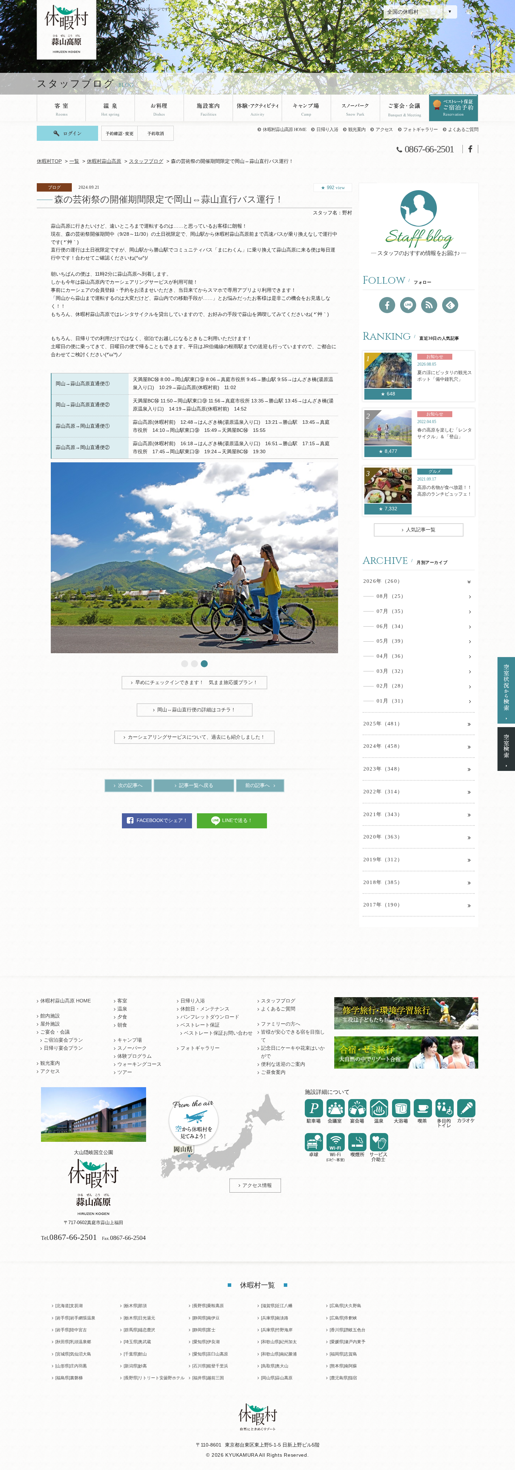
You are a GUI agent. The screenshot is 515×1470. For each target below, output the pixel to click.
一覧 (74, 161)
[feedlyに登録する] (450, 305)
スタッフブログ (146, 161)
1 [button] (184, 663)
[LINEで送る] (408, 305)
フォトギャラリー (420, 129)
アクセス (384, 129)
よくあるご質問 (463, 129)
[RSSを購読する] (429, 305)
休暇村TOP (49, 161)
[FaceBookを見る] (387, 305)
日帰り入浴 (327, 129)
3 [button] (204, 663)
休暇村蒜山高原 (104, 161)
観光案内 (356, 129)
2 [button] (194, 663)
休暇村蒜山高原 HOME (284, 129)
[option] (194, 557)
